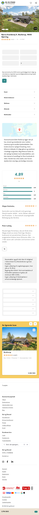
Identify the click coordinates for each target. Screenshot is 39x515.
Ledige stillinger (6, 425)
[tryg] (26, 489)
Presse (4, 423)
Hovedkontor (6, 417)
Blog (3, 410)
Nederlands (5, 474)
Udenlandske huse (7, 405)
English (4, 471)
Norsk (3, 477)
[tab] (13, 349)
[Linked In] (13, 462)
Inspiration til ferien (7, 407)
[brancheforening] (8, 489)
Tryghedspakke (6, 441)
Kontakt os (5, 456)
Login (3, 435)
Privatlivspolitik (6, 497)
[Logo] (7, 3)
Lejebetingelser (6, 502)
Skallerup (7, 352)
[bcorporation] (32, 489)
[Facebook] (9, 462)
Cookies (4, 500)
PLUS (3, 428)
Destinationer (6, 402)
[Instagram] (4, 462)
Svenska (4, 479)
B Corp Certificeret (7, 420)
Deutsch (4, 469)
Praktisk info (5, 438)
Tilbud (4, 400)
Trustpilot (5, 385)
